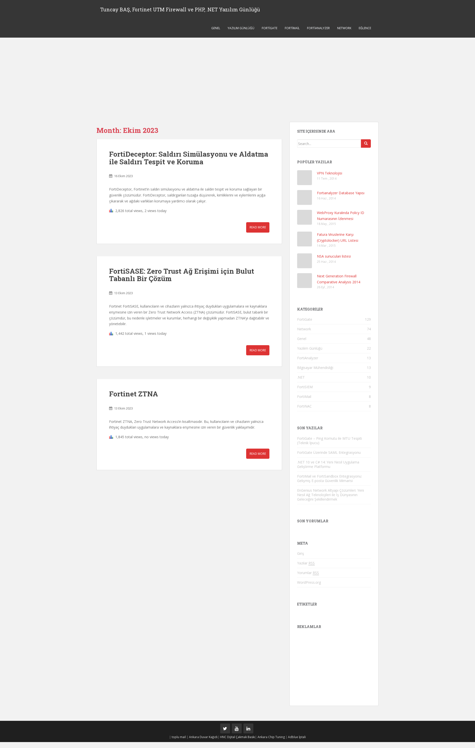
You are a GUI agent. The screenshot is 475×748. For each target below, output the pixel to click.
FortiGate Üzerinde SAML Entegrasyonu (329, 452)
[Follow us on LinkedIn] (248, 728)
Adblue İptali (297, 737)
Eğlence (365, 28)
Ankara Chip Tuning (271, 737)
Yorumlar (308, 572)
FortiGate (269, 28)
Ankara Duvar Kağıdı (203, 737)
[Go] (366, 143)
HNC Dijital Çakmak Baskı (237, 737)
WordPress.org (309, 582)
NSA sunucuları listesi (334, 256)
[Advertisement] (237, 74)
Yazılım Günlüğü (241, 28)
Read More (258, 227)
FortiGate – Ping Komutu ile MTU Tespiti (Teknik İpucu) (329, 440)
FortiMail (292, 28)
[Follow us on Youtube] (237, 728)
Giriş (300, 553)
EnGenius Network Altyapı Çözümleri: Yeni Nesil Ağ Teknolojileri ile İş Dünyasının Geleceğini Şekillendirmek (330, 495)
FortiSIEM (305, 387)
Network (344, 28)
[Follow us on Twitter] (225, 728)
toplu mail (179, 737)
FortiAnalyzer (318, 28)
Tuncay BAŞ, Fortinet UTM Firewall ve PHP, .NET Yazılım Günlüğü (180, 9)
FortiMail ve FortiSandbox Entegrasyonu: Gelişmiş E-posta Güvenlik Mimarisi (329, 478)
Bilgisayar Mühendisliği (315, 367)
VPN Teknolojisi (329, 173)
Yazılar (306, 563)
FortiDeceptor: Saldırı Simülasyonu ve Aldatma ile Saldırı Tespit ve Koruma (188, 157)
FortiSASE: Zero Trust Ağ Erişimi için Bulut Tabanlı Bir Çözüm (181, 274)
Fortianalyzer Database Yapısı (340, 193)
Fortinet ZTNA (133, 393)
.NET (301, 377)
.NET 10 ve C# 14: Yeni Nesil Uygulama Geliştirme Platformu (328, 464)
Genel (215, 28)
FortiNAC (304, 406)
